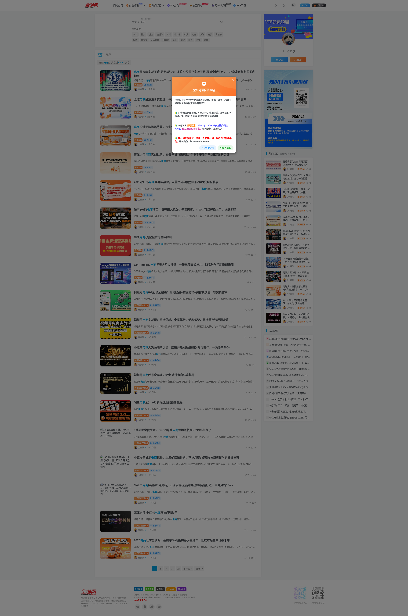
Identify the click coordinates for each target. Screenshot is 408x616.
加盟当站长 (225, 147)
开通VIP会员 (208, 147)
